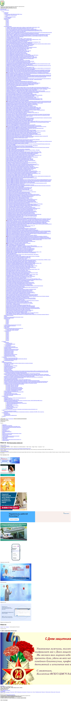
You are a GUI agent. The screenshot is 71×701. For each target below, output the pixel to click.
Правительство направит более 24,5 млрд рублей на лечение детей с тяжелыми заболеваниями (21, 133)
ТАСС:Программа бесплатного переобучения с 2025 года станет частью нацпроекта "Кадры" (21, 215)
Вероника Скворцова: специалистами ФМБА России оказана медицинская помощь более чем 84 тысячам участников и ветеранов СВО (28, 75)
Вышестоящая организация (8, 315)
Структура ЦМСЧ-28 (7, 17)
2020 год (7, 21)
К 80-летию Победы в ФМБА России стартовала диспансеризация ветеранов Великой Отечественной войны (24, 95)
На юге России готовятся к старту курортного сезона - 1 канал (16, 258)
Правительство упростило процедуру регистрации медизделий (16, 311)
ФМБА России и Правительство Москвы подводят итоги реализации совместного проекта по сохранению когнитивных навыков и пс (28, 233)
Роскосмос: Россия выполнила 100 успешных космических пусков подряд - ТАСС (19, 165)
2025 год (7, 333)
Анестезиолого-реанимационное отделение (11, 349)
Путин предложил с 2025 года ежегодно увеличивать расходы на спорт (18, 268)
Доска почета (6, 19)
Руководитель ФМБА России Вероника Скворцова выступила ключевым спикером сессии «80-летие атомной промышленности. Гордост (29, 179)
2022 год (7, 335)
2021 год (7, 20)
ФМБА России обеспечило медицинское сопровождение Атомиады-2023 (18, 234)
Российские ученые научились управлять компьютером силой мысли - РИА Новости (20, 166)
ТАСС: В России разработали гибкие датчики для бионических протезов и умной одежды (21, 191)
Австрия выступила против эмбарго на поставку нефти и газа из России (18, 309)
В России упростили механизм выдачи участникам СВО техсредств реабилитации (20, 58)
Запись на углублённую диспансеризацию (20, 418)
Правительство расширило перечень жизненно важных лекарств (17, 137)
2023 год (7, 319)
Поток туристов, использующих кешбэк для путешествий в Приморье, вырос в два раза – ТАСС (22, 274)
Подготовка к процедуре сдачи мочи (12, 385)
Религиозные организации (8, 395)
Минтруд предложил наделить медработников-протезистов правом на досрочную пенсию (21, 106)
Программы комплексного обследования (11, 401)
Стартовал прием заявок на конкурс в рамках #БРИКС (15, 186)
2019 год (7, 321)
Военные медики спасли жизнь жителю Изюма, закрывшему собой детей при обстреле (20, 305)
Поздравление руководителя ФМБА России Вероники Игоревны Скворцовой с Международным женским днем (24, 128)
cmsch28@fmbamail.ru (6, 690)
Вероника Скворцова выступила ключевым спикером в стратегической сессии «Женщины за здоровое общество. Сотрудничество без (28, 68)
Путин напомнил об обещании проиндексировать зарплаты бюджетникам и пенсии (20, 282)
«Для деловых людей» (9, 406)
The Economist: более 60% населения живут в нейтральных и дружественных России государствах (22, 300)
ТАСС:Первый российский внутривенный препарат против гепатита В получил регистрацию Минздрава (23, 214)
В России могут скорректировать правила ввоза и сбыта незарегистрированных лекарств (21, 260)
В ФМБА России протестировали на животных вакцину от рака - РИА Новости (19, 64)
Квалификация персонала (8, 366)
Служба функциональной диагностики (10, 359)
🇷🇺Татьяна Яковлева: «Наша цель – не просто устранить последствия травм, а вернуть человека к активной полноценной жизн (27, 220)
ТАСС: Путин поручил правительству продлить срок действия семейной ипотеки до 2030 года (22, 202)
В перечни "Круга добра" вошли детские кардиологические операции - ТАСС (19, 48)
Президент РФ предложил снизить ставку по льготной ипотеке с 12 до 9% (18, 271)
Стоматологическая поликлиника (9, 346)
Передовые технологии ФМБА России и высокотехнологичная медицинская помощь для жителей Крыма (23, 125)
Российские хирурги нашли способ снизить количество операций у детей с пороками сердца (21, 170)
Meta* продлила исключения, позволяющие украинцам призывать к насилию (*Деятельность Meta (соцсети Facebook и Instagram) (27, 296)
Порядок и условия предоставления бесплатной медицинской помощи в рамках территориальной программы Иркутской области (25, 382)
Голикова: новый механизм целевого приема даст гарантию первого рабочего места (20, 84)
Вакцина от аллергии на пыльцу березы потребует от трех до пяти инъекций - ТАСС (20, 67)
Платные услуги (5, 396)
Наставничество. (7, 413)
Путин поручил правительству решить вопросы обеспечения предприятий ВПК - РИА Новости (22, 153)
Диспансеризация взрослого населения (10, 365)
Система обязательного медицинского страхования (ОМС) (14, 391)
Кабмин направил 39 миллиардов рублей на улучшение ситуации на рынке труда (19, 310)
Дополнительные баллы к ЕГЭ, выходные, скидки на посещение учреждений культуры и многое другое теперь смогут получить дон (28, 91)
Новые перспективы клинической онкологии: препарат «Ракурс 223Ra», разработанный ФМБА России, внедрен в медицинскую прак (28, 121)
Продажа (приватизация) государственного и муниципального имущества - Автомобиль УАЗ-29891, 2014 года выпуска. (24, 411)
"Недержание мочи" (9, 408)
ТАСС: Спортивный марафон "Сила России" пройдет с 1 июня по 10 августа (19, 206)
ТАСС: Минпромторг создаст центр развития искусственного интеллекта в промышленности (21, 199)
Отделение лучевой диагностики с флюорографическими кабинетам (15, 358)
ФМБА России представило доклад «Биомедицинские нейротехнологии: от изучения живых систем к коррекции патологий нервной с (28, 237)
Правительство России (10, 138)
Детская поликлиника (7, 344)
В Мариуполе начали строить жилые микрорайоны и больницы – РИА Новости (19, 45)
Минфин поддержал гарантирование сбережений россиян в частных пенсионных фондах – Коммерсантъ (23, 108)
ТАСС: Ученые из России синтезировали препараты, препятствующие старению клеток (20, 207)
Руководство (6, 12)
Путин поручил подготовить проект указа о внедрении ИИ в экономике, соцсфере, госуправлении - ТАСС (24, 152)
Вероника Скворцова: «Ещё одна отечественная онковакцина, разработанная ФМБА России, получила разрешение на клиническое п (28, 69)
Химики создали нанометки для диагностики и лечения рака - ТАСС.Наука (18, 247)
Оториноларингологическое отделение (10, 354)
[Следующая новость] (0, 627)
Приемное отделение (7, 348)
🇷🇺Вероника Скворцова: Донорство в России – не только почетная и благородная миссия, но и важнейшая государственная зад (27, 72)
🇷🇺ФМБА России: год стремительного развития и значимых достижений (18, 243)
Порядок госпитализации (8, 368)
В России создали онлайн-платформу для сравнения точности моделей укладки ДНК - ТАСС (21, 56)
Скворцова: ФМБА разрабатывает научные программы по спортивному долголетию (20, 184)
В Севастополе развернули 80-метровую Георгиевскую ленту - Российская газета (19, 264)
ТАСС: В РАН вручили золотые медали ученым (14, 190)
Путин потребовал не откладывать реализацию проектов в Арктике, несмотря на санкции (21, 289)
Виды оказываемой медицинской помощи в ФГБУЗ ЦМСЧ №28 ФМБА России (17, 379)
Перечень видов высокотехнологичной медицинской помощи (16, 372)
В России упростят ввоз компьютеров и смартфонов (14, 59)
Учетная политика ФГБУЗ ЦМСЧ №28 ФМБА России (13, 14)
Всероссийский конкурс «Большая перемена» (13, 80)
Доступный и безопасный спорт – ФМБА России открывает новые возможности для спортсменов (22, 92)
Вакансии (4, 416)
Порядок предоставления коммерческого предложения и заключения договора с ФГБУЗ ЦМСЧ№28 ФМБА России (23, 400)
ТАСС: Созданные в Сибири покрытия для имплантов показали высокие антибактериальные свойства (23, 205)
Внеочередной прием (7, 369)
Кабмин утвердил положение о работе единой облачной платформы (17, 100)
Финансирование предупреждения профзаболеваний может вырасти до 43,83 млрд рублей (21, 228)
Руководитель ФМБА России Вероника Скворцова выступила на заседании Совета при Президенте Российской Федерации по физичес (28, 180)
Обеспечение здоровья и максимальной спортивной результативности (17, 123)
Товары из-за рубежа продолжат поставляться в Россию (15, 286)
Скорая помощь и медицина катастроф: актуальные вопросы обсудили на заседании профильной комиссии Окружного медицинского (28, 185)
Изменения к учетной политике (11, 15)
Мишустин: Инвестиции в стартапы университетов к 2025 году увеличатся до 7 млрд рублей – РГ (22, 112)
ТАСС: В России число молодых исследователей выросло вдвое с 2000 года (18, 193)
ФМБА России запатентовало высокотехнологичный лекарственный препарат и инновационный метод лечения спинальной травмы (28, 230)
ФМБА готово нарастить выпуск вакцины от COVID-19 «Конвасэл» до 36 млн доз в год (20, 229)
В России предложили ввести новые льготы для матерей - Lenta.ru (17, 270)
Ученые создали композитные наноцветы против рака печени (16, 224)
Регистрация (2, 9)
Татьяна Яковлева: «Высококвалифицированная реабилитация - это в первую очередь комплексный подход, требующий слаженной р (28, 219)
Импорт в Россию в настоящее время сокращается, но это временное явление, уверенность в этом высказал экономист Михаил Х (27, 314)
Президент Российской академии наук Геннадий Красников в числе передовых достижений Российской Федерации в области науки (28, 143)
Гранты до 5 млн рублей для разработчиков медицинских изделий (17, 85)
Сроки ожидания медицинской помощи (10, 378)
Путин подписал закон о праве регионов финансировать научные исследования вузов (20, 283)
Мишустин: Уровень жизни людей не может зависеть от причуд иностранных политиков (21, 298)
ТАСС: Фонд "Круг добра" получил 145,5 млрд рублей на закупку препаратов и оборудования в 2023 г (23, 208)
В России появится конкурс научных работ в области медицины (16, 53)
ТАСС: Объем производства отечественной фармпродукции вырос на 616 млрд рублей (20, 200)
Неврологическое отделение (9, 353)
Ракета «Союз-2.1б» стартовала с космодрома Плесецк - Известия (17, 161)
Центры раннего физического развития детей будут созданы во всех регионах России (20, 248)
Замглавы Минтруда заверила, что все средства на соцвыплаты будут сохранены (19, 303)
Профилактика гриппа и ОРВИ (11, 148)
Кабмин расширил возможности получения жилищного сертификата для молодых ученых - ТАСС (22, 96)
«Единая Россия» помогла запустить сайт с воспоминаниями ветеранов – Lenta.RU (20, 280)
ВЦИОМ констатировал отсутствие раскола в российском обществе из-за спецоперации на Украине (22, 307)
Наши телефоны (7, 326)
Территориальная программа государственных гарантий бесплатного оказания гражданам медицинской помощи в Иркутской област (26, 371)
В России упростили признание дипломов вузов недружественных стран (18, 304)
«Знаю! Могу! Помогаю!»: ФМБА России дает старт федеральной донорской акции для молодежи (22, 33)
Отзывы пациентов (5, 440)
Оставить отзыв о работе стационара (12, 330)
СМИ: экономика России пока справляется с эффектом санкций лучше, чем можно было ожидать (22, 312)
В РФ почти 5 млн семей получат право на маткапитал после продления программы (20, 61)
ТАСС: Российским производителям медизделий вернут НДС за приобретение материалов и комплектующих (24, 203)
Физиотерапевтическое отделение (9, 356)
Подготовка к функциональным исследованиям (14, 389)
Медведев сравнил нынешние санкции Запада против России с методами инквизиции (20, 306)
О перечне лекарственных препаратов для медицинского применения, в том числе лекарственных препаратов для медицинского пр (26, 381)
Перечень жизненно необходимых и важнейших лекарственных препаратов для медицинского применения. (22, 373)
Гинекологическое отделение (9, 351)
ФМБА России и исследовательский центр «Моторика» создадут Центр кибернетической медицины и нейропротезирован (26, 232)
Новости (5, 316)
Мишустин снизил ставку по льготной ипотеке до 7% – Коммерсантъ (17, 110)
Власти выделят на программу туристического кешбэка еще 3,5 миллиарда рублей (19, 291)
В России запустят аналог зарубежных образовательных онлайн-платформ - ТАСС (19, 266)
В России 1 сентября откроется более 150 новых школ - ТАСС (16, 49)
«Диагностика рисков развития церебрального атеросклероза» (16, 403)
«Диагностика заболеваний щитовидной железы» (14, 402)
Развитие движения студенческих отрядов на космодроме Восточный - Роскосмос (19, 158)
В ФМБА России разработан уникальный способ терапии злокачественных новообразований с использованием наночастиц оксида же (28, 65)
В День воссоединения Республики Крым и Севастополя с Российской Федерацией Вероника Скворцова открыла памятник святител (28, 43)
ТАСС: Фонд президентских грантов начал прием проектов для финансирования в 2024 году (21, 209)
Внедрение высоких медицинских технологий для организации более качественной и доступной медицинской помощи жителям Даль (28, 78)
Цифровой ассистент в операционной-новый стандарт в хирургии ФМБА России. (19, 250)
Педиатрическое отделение (8, 352)
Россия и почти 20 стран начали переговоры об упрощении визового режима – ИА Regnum (21, 172)
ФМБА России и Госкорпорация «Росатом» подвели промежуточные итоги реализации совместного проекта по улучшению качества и (28, 231)
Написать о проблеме (14, 519)
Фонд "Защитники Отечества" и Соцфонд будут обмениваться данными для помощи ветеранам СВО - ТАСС (24, 246)
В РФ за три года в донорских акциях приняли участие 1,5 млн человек (18, 60)
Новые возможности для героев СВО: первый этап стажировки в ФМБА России (19, 120)
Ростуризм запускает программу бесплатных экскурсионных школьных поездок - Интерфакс (21, 177)
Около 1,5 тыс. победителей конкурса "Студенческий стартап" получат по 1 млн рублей (20, 124)
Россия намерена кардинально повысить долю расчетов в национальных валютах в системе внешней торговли (24, 285)
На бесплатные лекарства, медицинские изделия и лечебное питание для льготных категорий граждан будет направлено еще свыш (28, 115)
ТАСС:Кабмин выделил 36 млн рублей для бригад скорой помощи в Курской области (20, 212)
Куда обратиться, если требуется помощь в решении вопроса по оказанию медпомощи (18, 363)
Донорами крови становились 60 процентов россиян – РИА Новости (17, 281)
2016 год (7, 24)
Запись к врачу (3, 418)
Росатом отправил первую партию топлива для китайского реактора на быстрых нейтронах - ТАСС (22, 164)
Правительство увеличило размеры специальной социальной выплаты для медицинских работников (23, 139)
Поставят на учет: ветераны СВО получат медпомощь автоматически (17, 129)
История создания (7, 18)
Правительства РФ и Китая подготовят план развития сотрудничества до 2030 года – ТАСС (21, 131)
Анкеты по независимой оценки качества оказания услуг (13, 328)
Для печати (2, 685)
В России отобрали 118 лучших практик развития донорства (16, 52)
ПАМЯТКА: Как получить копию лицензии (11, 399)
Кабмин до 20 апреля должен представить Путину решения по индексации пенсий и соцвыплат (22, 294)
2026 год (7, 334)
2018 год (7, 322)
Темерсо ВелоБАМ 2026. (4, 451)
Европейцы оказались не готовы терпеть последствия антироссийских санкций (19, 290)
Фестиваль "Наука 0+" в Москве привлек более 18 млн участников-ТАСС (18, 226)
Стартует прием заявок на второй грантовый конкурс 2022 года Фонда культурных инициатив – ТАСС (23, 278)
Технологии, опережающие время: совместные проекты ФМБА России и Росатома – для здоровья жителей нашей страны (26, 222)
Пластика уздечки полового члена (11, 407)
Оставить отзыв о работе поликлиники (12, 329)
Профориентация (5, 412)
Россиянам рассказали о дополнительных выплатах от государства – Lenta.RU (19, 275)
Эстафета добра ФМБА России (11, 253)
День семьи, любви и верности (11, 86)
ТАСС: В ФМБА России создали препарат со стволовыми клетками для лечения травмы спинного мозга (23, 195)
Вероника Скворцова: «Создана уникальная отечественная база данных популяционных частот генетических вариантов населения (28, 71)
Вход (5, 9)
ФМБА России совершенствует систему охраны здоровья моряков (17, 242)
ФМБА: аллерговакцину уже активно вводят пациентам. (15, 244)
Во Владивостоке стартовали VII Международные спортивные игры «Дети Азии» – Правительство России (24, 79)
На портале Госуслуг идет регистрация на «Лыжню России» (16, 116)
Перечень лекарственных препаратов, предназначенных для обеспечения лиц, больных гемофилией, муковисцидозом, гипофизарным (26, 374)
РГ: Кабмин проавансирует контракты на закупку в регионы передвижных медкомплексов (21, 162)
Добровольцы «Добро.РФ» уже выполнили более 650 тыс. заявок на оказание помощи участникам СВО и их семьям (25, 90)
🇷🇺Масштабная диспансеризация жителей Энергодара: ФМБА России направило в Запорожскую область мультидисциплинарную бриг (28, 101)
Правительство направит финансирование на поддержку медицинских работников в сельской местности (23, 134)
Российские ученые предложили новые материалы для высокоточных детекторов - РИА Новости (22, 167)
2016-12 (7, 323)
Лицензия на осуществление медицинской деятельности (11, 427)
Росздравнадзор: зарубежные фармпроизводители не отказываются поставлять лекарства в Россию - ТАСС (24, 263)
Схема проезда (6, 327)
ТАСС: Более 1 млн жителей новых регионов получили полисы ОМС (17, 189)
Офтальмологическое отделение (9, 355)
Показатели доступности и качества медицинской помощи (14, 377)
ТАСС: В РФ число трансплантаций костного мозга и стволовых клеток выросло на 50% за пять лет (22, 194)
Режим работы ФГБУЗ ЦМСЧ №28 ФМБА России (12, 394)
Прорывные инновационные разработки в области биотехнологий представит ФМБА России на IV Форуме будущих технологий (27, 147)
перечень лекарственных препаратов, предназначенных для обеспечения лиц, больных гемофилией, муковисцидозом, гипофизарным (28, 375)
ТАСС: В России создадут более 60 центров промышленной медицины (18, 192)
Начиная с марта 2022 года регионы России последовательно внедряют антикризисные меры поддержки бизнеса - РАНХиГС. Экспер (28, 259)
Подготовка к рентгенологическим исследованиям (14, 388)
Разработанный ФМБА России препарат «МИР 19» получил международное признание (20, 160)
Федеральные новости (8, 26)
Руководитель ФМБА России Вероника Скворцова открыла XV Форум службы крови (20, 182)
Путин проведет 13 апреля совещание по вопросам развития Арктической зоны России (20, 292)
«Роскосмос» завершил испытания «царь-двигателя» (15, 36)
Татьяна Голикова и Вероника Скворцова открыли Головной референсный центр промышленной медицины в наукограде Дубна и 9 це (28, 218)
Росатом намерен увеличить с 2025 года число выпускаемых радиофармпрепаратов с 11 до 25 (21, 163)
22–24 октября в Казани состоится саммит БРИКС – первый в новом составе (19, 38)
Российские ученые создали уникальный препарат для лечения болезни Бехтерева (19, 169)
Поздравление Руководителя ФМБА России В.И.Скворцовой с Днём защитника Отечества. (21, 127)
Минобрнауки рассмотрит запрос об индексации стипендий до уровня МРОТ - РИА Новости (21, 103)
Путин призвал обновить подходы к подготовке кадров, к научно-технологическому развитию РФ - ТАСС (23, 155)
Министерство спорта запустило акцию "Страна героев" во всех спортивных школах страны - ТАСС (23, 269)
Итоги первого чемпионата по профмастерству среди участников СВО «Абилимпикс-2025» (21, 94)
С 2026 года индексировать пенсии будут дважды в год (15, 183)
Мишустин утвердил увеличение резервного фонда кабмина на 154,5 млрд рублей (19, 111)
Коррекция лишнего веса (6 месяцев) (12, 405)
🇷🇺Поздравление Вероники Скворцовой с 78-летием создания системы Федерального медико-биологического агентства (26, 126)
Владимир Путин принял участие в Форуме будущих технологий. (17, 77)
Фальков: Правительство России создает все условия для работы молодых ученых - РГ (20, 225)
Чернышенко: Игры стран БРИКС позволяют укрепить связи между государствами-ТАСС (21, 252)
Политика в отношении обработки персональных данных (11, 433)
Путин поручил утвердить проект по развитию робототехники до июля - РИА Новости (20, 154)
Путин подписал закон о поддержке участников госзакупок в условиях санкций (19, 284)
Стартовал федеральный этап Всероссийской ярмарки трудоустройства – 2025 (19, 187)
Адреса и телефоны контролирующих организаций (12, 324)
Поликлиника (6, 342)
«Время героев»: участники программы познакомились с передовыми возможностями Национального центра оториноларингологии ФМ (29, 32)
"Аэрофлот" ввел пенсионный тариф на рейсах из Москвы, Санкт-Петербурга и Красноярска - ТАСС (23, 27)
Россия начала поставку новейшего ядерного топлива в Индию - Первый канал (19, 174)
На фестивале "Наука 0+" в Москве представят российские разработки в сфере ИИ (20, 118)
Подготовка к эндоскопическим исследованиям (14, 387)
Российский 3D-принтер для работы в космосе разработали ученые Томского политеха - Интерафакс (22, 256)
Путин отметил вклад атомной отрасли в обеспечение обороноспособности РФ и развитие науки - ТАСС (23, 151)
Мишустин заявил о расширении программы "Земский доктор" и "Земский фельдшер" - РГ (21, 261)
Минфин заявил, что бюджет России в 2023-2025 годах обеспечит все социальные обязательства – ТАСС (23, 107)
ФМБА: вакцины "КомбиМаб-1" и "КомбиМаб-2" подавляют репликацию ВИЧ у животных (21, 245)
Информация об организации (7, 425)
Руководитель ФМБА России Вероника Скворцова (14, 178)
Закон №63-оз (8, 345)
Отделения (4, 341)
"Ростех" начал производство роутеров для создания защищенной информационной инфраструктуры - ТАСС (24, 30)
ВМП (3, 361)
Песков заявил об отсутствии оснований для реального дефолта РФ (17, 301)
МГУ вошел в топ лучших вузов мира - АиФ (13, 255)
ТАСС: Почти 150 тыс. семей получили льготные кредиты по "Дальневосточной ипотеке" (21, 201)
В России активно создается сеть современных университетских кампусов (18, 50)
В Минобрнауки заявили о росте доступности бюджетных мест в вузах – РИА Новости (20, 276)
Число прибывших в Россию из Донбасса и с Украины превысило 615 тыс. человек (20, 313)
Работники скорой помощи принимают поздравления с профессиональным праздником (20, 262)
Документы (6, 13)
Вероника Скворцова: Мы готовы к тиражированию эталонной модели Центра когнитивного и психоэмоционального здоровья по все (28, 73)
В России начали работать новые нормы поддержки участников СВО (17, 51)
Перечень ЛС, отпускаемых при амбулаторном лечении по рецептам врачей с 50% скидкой (19, 376)
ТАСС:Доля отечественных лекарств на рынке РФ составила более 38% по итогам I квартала (21, 211)
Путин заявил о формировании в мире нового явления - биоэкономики (18, 149)
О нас (3, 11)
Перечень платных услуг (8, 398)
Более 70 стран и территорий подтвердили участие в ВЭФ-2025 (16, 41)
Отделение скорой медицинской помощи (11, 347)
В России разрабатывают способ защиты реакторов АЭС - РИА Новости (18, 54)
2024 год (7, 332)
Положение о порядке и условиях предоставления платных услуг (15, 397)
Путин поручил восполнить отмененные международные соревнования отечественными (21, 267)
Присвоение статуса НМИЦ (10, 144)
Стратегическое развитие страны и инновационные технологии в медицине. (19, 188)
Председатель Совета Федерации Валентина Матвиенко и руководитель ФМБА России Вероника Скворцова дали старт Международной (29, 141)
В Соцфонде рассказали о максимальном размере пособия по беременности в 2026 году (20, 62)
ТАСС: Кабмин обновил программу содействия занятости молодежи (17, 197)
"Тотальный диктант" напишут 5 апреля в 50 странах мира (16, 31)
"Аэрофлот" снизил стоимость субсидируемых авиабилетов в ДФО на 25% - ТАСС (20, 28)
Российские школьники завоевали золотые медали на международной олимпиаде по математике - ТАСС (23, 171)
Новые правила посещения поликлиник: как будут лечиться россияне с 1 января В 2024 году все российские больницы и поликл (27, 122)
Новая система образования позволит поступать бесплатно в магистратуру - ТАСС (20, 119)
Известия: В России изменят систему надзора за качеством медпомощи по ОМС (19, 93)
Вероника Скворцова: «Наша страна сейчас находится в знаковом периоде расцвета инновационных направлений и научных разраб (28, 70)
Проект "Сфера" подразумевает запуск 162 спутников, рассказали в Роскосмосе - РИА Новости (22, 145)
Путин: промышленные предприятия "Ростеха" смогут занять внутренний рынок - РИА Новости (22, 254)
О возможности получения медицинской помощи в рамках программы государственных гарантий (20, 383)
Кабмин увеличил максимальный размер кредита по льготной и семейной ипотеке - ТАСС (21, 97)
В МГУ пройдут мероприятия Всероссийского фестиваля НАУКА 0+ (17, 46)
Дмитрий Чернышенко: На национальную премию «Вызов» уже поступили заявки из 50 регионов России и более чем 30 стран (27, 87)
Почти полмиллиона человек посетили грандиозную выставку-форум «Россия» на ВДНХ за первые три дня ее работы (25, 130)
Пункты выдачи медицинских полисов (10, 393)
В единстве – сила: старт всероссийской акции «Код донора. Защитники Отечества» (20, 44)
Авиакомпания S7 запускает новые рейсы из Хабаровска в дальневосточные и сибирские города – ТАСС (23, 39)
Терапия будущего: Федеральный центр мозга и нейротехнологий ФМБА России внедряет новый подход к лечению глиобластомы (28, 221)
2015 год (7, 25)
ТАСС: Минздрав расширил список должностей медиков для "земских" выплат (19, 198)
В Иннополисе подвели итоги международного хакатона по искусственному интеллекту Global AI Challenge (24, 279)
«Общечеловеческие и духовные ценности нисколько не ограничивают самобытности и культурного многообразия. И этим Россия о (28, 34)
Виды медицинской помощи (11, 16)
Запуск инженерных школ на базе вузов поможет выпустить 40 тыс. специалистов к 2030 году (21, 295)
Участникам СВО (7, 364)
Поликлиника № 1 (9, 343)
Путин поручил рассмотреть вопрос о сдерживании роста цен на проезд (18, 293)
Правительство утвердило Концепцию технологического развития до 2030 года (19, 140)
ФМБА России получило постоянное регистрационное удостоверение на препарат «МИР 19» (21, 235)
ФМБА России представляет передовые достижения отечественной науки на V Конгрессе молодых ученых (24, 239)
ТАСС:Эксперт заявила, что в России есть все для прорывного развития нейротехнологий (21, 217)
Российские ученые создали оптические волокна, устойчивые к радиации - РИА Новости (21, 168)
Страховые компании (7, 392)
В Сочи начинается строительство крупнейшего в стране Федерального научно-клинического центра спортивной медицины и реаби (28, 63)
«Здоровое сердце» (9, 404)
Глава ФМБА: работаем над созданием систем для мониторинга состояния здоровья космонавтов (22, 83)
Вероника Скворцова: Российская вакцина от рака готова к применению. (18, 74)
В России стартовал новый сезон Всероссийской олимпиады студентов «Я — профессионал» (21, 57)
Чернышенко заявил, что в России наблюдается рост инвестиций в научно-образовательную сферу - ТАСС (23, 251)
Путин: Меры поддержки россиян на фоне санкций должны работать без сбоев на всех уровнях (22, 272)
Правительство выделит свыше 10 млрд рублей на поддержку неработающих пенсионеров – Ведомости (23, 132)
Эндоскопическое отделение (9, 360)
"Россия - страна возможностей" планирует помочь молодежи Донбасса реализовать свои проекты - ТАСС (23, 29)
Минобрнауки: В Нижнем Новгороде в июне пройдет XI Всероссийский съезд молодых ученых (22, 104)
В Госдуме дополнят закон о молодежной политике (14, 288)
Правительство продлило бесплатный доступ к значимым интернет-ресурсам (19, 135)
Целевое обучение (7, 414)
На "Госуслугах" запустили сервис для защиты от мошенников (16, 113)
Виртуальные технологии (10, 694)
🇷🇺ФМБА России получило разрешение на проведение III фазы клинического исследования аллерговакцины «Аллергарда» (26, 236)
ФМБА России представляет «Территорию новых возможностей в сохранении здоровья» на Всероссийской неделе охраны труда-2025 (28, 238)
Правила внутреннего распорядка (9, 367)
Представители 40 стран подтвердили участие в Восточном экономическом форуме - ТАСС (21, 142)
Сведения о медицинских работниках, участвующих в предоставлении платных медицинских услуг (20, 409)
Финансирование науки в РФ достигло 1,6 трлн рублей (15, 227)
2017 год (7, 23)
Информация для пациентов (7, 362)
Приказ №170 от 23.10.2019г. (7, 434)
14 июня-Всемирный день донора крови (12, 37)
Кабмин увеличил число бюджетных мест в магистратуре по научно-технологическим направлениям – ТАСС (24, 99)
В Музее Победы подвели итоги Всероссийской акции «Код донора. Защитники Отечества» (21, 47)
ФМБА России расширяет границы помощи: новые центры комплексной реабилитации (20, 241)
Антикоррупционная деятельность (10, 325)
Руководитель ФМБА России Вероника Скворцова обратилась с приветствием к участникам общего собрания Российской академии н (28, 181)
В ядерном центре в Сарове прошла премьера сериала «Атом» (16, 66)
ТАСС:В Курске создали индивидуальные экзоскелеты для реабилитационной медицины (21, 210)
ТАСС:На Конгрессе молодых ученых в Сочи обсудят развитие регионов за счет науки (20, 213)
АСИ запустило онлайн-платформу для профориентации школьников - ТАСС (19, 40)
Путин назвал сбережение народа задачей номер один (15, 150)
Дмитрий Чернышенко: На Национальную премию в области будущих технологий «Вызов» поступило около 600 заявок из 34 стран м (28, 88)
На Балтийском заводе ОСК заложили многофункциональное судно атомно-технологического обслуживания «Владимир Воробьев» (28, 114)
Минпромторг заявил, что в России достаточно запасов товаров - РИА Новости (19, 105)
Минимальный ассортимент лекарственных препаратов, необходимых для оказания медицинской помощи (22, 380)
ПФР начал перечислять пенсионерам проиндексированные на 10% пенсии (18, 157)
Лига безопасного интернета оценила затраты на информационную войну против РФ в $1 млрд (22, 287)
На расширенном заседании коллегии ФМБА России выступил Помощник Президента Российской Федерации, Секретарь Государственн (29, 117)
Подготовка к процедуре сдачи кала (12, 386)
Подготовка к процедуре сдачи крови (12, 384)
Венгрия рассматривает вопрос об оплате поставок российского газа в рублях (19, 302)
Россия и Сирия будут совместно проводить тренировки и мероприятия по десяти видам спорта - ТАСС (23, 173)
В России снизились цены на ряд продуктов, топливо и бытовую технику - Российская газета (21, 265)
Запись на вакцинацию (9, 418)
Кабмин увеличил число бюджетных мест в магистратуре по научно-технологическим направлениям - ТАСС (24, 98)
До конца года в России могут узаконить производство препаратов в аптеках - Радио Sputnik (21, 89)
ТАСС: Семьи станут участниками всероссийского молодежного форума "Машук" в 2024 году (21, 204)
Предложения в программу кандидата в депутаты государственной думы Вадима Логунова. (15, 448)
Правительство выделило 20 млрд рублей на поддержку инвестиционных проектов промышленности (23, 308)
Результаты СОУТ (7, 318)
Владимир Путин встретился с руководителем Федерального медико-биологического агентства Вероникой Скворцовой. (26, 76)
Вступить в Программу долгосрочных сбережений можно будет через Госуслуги (19, 81)
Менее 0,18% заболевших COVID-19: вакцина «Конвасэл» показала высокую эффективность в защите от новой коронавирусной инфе (28, 102)
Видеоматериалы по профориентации (10, 415)
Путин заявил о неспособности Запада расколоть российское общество (18, 273)
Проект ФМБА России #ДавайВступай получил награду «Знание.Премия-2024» (19, 146)
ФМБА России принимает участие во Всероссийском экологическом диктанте (19, 240)
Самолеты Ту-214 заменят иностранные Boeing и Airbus (15, 299)
